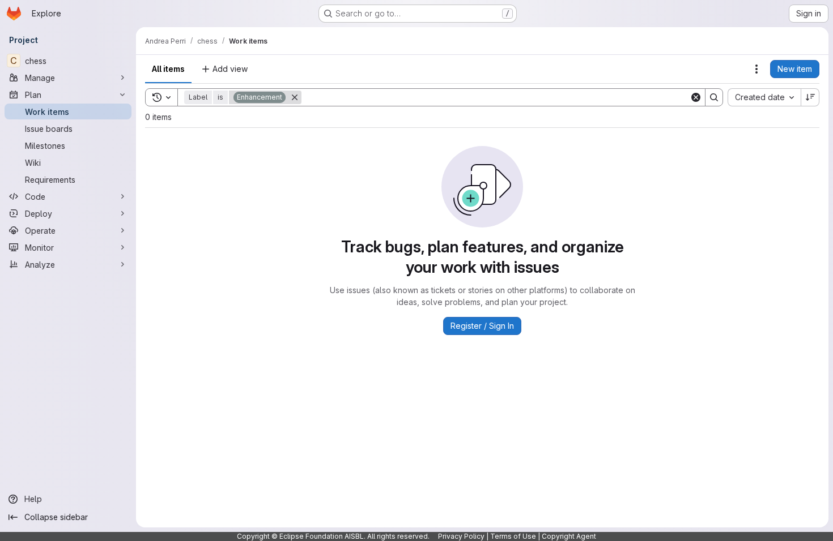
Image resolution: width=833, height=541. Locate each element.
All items (168, 69)
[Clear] (696, 97)
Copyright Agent (569, 536)
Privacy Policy (461, 536)
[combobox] (764, 97)
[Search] (714, 97)
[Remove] (294, 97)
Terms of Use (513, 536)
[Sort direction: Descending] (810, 97)
